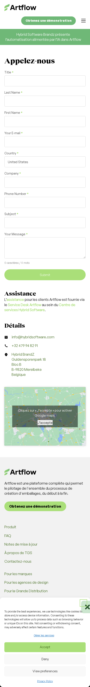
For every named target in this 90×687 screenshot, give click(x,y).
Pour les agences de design (26, 582)
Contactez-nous (17, 561)
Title (9, 72)
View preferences (45, 671)
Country (11, 153)
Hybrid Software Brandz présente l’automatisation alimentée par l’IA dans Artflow (43, 37)
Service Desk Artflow (24, 305)
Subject (11, 214)
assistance (15, 299)
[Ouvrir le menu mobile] (83, 20)
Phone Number (16, 193)
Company (12, 173)
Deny (45, 659)
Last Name (13, 92)
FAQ (7, 536)
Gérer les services (44, 635)
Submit (45, 275)
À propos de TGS (18, 553)
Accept (45, 647)
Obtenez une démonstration (49, 20)
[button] (83, 603)
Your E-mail (13, 133)
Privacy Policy (45, 681)
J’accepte (45, 422)
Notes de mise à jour (20, 544)
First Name (13, 112)
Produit (10, 527)
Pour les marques (18, 574)
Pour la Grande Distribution (26, 591)
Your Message (16, 234)
